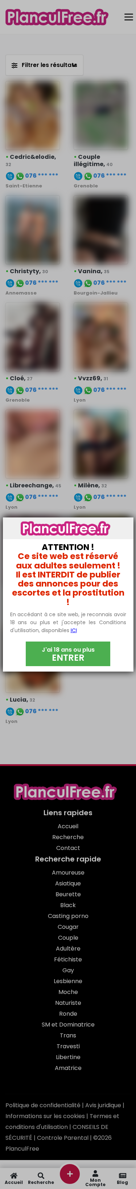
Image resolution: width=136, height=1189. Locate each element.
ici (74, 630)
